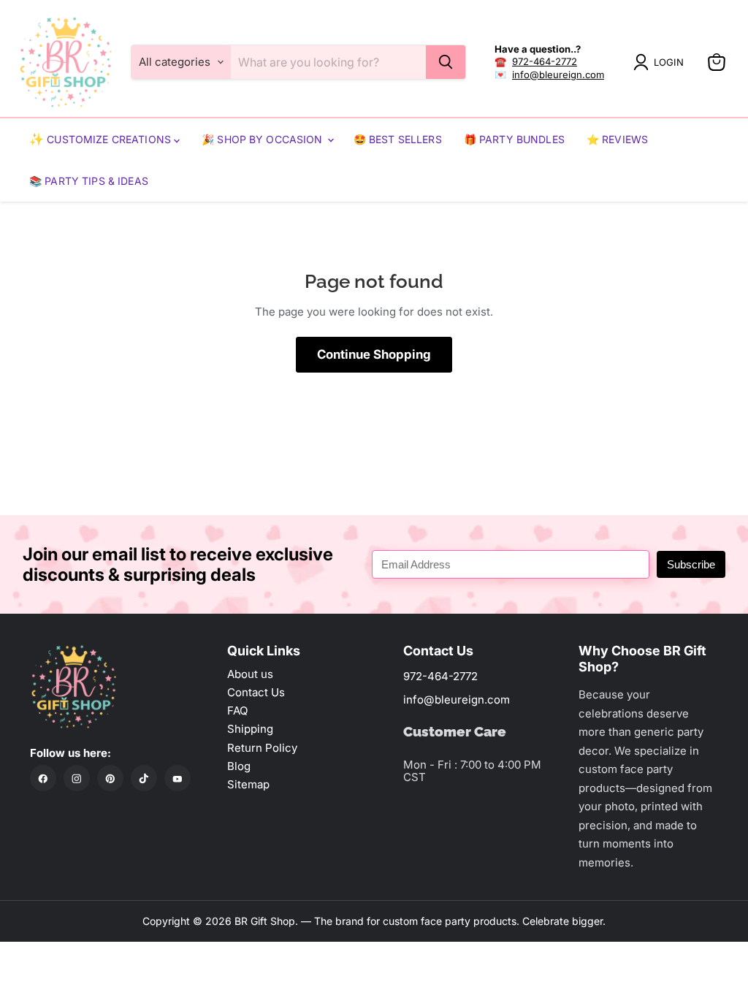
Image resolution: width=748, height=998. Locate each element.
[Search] (445, 62)
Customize (78, 139)
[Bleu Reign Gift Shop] (65, 62)
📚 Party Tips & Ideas (88, 181)
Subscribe (691, 564)
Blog (239, 766)
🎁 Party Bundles (514, 139)
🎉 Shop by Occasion (264, 139)
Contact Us (256, 692)
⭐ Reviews (617, 139)
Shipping (250, 729)
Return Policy (262, 748)
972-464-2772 (544, 61)
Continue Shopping (374, 354)
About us (250, 674)
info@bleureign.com (558, 74)
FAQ (237, 710)
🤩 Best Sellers (398, 139)
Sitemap (248, 784)
